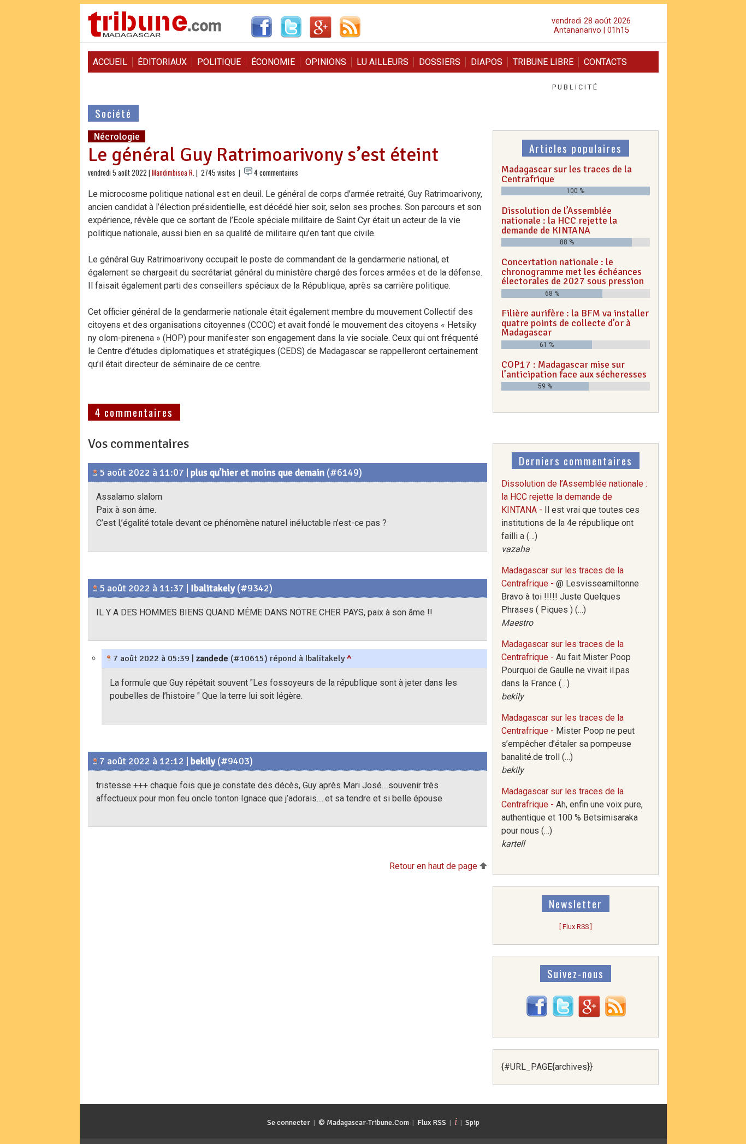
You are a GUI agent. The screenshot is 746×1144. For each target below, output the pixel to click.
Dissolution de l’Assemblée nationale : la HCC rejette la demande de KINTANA (559, 220)
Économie (273, 62)
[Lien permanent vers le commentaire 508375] (109, 658)
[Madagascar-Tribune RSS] (615, 1014)
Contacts (605, 62)
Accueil (110, 62)
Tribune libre (543, 62)
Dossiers (439, 62)
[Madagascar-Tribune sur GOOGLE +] (589, 1014)
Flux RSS (431, 1122)
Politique (219, 62)
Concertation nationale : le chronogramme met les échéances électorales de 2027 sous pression (572, 271)
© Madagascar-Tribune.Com (363, 1122)
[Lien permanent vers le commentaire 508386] (95, 761)
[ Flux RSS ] (575, 927)
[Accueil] (155, 36)
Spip (472, 1122)
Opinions (325, 62)
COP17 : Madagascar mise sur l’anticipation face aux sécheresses (574, 369)
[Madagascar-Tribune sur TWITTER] (563, 1014)
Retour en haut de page (434, 866)
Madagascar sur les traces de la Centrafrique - (570, 596)
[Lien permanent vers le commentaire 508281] (95, 588)
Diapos (486, 62)
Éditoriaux (162, 62)
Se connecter (288, 1122)
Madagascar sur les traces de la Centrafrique (566, 174)
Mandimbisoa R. (173, 172)
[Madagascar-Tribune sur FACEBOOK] (537, 1014)
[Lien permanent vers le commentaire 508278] (95, 472)
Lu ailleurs (382, 62)
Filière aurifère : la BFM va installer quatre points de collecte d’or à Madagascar (575, 322)
